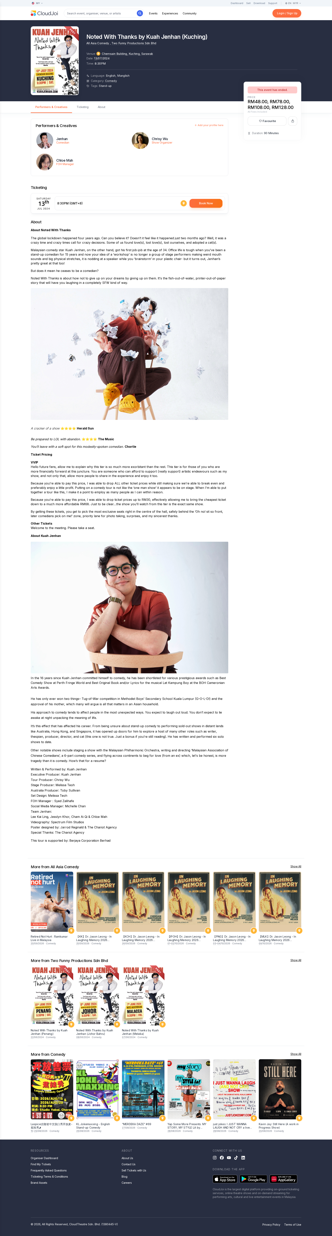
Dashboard (237, 3)
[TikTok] (236, 1158)
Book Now (206, 203)
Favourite (269, 121)
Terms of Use (292, 1224)
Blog (124, 1176)
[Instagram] (215, 1158)
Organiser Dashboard (44, 1158)
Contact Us (128, 1164)
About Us (127, 1158)
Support (272, 3)
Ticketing (83, 107)
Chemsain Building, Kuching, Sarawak (127, 54)
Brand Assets (39, 1182)
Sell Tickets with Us (134, 1170)
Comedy (111, 81)
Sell (248, 3)
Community (190, 13)
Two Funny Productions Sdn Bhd (133, 43)
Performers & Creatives (51, 107)
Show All (295, 866)
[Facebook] (222, 1158)
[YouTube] (229, 1158)
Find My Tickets (41, 1164)
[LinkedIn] (243, 1158)
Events (153, 13)
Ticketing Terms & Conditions (49, 1176)
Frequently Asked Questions (49, 1170)
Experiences (170, 13)
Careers (127, 1182)
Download (259, 3)
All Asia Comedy (97, 43)
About (101, 107)
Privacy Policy (271, 1224)
